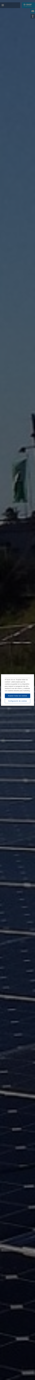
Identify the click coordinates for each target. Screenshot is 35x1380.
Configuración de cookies (17, 701)
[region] (17, 690)
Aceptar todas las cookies (17, 696)
